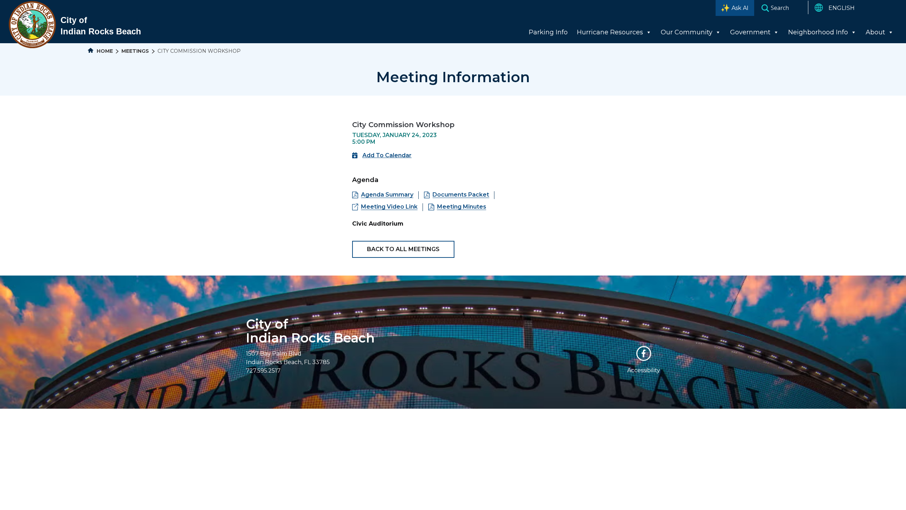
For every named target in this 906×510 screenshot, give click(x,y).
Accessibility (643, 370)
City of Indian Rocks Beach (310, 331)
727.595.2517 (263, 370)
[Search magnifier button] (765, 7)
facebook (643, 353)
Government (750, 32)
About (875, 32)
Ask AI (740, 8)
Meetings (135, 51)
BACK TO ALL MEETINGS (403, 249)
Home (104, 51)
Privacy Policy (515, 412)
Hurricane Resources (610, 32)
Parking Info (548, 32)
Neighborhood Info (818, 32)
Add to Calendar (387, 155)
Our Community (686, 32)
